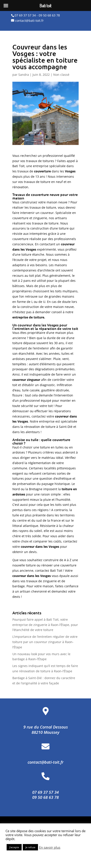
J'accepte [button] (14, 847)
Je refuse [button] (30, 847)
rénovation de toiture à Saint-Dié (48, 427)
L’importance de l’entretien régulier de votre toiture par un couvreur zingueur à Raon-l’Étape (45, 642)
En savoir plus (49, 847)
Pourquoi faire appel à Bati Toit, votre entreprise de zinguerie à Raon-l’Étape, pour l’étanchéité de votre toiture (45, 624)
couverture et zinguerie (29, 218)
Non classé (61, 74)
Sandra (23, 74)
